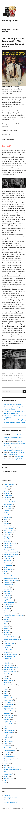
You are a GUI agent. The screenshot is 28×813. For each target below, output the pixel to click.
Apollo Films (7, 497)
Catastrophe (7, 534)
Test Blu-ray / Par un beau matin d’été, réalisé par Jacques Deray (13, 42)
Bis (5, 521)
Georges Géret (14, 377)
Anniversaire (8, 495)
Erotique (6, 587)
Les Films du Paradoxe (11, 654)
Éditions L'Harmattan (10, 578)
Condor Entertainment (11, 554)
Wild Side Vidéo (8, 778)
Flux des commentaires (11, 800)
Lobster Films (8, 658)
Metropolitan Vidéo (10, 672)
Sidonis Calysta (8, 732)
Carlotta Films (8, 532)
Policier (6, 693)
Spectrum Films (8, 741)
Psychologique (8, 704)
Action (6, 489)
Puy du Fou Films (9, 709)
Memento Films (9, 669)
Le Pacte (6, 652)
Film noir (6, 611)
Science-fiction (8, 724)
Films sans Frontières (10, 613)
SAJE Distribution (9, 722)
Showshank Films (9, 730)
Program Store (8, 702)
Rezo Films (7, 713)
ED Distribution (8, 576)
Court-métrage (8, 556)
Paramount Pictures (10, 685)
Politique (6, 695)
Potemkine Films (9, 698)
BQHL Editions (8, 528)
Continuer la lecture (8, 370)
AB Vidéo (6, 486)
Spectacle (7, 739)
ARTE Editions (8, 506)
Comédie (6, 547)
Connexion (7, 795)
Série (5, 726)
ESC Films (7, 593)
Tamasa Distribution (10, 750)
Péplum (6, 689)
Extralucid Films (9, 602)
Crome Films (8, 558)
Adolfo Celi (16, 375)
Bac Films (7, 513)
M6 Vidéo (7, 663)
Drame (23, 373)
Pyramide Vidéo (8, 711)
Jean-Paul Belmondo (7, 380)
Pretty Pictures (8, 700)
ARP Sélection (8, 504)
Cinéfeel (6, 539)
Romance (6, 719)
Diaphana (7, 563)
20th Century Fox (9, 484)
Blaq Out (6, 523)
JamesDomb (7, 373)
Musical (6, 678)
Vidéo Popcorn (8, 772)
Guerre (6, 621)
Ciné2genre (7, 537)
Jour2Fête (7, 641)
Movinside (7, 674)
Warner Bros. (8, 774)
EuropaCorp (7, 597)
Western (6, 776)
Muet (5, 676)
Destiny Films (8, 560)
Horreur (6, 632)
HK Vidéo (6, 628)
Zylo (5, 783)
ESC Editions (8, 591)
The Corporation (9, 756)
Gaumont (7, 619)
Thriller (10, 375)
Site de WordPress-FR (10, 802)
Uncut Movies (8, 767)
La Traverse (7, 645)
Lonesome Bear (8, 661)
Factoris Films (8, 604)
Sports (6, 743)
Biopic (6, 519)
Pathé (3, 375)
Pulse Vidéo (7, 706)
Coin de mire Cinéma (10, 543)
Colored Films (8, 545)
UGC (5, 765)
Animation (7, 493)
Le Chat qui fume (9, 650)
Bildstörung (7, 517)
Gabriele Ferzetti (6, 377)
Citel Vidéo (7, 541)
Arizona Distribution (10, 502)
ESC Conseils (8, 589)
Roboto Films (8, 717)
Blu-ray (21, 375)
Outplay (6, 682)
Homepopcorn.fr (10, 20)
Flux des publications (10, 798)
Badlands (6, 515)
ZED (5, 780)
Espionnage (7, 595)
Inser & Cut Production (11, 637)
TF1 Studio (7, 752)
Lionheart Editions (9, 656)
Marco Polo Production (11, 667)
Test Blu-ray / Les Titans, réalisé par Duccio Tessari (14, 437)
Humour (6, 635)
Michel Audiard (17, 380)
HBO (5, 624)
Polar (7, 375)
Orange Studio (8, 680)
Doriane (6, 567)
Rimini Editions (8, 715)
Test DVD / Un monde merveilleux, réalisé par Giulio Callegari (14, 444)
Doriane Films (8, 569)
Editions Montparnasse (11, 580)
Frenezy (6, 617)
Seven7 (6, 728)
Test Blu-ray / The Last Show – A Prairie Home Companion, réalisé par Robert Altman (14, 407)
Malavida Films (8, 665)
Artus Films (7, 508)
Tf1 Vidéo (6, 754)
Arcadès (6, 500)
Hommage (7, 630)
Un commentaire (12, 382)
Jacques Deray (10, 378)
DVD (5, 574)
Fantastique (7, 606)
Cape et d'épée (8, 530)
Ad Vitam (6, 491)
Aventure (6, 510)
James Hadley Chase (20, 378)
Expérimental (8, 600)
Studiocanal (7, 746)
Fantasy (6, 608)
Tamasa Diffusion (9, 748)
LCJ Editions (7, 648)
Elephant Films (8, 582)
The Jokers (7, 761)
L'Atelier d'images (9, 643)
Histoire (6, 626)
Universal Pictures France (11, 769)
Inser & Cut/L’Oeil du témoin (12, 639)
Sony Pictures (8, 735)
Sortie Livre (7, 737)
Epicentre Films (8, 584)
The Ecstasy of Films (10, 759)
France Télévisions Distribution (13, 615)
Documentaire (8, 565)
